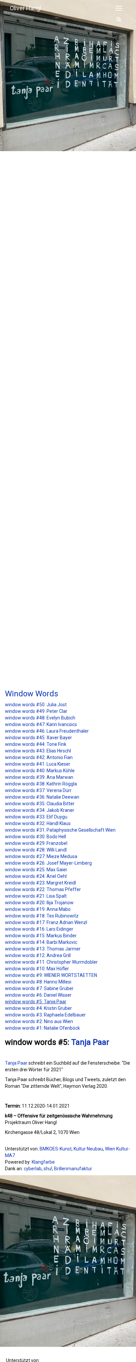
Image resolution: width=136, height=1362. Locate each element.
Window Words (31, 693)
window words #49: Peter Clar (36, 711)
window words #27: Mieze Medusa (41, 856)
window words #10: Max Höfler (37, 968)
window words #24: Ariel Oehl (36, 876)
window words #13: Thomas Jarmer (43, 948)
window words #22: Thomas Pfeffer (43, 889)
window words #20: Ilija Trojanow (39, 902)
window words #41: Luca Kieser (37, 764)
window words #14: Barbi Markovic (41, 942)
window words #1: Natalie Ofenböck (42, 1028)
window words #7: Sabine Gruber (39, 988)
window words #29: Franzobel (36, 843)
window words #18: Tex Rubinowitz (42, 915)
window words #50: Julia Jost (36, 704)
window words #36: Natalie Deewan (42, 797)
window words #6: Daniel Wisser (38, 995)
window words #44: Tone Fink (35, 744)
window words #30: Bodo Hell (35, 836)
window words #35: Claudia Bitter (40, 803)
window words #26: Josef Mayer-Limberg (48, 863)
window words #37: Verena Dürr (38, 790)
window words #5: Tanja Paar (35, 1001)
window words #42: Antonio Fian (39, 757)
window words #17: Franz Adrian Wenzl (46, 922)
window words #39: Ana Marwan (39, 777)
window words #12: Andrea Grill (38, 955)
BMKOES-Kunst (56, 1148)
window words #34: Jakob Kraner (39, 810)
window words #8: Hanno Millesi (38, 981)
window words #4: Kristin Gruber (38, 1008)
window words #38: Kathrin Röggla (41, 783)
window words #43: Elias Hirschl (38, 750)
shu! (48, 1168)
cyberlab (33, 1168)
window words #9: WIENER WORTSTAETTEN (51, 975)
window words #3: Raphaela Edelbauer (45, 1014)
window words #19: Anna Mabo (38, 909)
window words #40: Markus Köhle (40, 770)
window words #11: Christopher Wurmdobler (51, 962)
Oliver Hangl (25, 8)
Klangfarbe (43, 1162)
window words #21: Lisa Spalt (36, 896)
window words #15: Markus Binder (41, 935)
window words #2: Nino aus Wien (39, 1021)
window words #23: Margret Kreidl (40, 882)
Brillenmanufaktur (73, 1168)
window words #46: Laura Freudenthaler (47, 731)
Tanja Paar (90, 1042)
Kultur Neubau (88, 1148)
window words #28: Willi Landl (36, 849)
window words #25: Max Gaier (36, 869)
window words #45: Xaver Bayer (38, 737)
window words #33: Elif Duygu (36, 816)
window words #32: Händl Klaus (38, 823)
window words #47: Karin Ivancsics (41, 724)
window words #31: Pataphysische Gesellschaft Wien (60, 830)
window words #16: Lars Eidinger (39, 929)
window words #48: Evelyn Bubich (40, 717)
